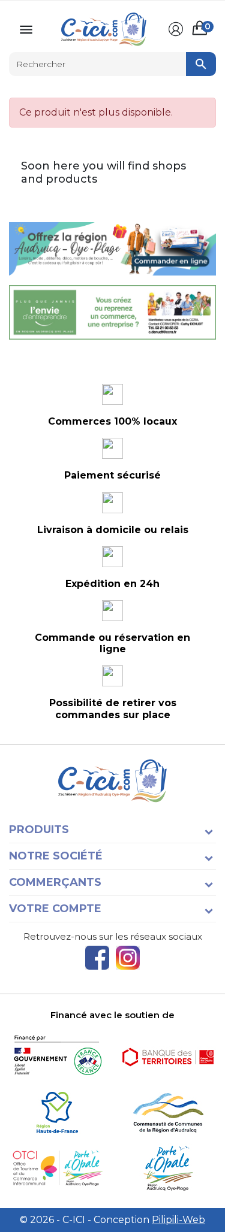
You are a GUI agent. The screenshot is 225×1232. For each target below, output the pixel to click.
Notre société (56, 855)
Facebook (97, 958)
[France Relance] (57, 1056)
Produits (39, 829)
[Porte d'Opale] (168, 1168)
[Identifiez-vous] (176, 29)
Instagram (128, 958)
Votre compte (55, 908)
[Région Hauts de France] (57, 1112)
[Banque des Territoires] (168, 1056)
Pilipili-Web (178, 1219)
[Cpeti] (57, 1168)
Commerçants (55, 882)
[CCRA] (168, 1112)
